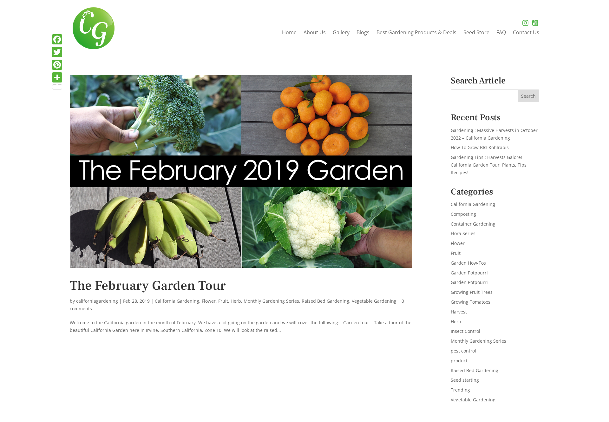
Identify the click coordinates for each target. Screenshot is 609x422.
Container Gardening (473, 224)
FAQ (501, 33)
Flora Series (463, 233)
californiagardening (97, 301)
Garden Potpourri (469, 273)
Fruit (223, 301)
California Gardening (177, 301)
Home (289, 33)
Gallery (341, 33)
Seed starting (465, 380)
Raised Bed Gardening (325, 301)
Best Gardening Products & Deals (416, 33)
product (459, 361)
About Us (315, 33)
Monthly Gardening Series (271, 301)
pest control (463, 351)
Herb (236, 301)
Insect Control (465, 331)
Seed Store (476, 33)
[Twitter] (57, 52)
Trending (460, 390)
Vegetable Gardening (374, 301)
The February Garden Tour (148, 285)
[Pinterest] (57, 64)
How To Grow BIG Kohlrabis (480, 147)
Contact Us (526, 33)
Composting (463, 214)
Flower (209, 301)
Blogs (363, 33)
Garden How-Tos (468, 263)
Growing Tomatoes (470, 302)
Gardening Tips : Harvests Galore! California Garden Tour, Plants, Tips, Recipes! (489, 164)
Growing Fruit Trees (472, 292)
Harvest (459, 312)
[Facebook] (57, 39)
